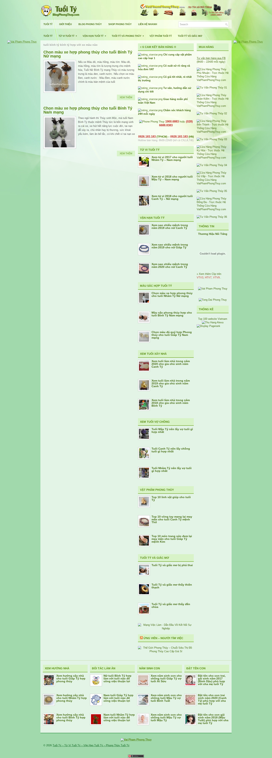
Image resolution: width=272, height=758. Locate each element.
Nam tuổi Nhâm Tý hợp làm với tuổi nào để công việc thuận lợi (119, 717)
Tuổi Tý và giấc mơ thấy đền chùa (171, 605)
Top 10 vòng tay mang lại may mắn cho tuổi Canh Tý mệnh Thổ (172, 519)
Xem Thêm (126, 97)
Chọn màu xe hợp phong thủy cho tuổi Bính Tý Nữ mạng (87, 54)
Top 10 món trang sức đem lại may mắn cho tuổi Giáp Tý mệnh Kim (172, 538)
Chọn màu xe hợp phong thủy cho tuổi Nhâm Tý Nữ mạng (172, 294)
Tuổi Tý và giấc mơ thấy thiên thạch (172, 586)
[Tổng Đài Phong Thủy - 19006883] (213, 299)
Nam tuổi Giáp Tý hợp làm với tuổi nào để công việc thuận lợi (118, 698)
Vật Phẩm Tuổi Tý (161, 36)
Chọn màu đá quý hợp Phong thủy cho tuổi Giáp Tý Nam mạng (172, 334)
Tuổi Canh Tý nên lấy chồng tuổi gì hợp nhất (171, 450)
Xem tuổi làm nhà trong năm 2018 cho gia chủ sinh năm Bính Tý (171, 402)
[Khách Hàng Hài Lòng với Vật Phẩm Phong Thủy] (212, 288)
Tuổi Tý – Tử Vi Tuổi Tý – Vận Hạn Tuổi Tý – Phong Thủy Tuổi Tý (91, 745)
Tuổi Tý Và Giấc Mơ (190, 36)
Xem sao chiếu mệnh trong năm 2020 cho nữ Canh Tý (170, 265)
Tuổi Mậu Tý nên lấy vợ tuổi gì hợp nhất (172, 430)
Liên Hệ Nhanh (147, 24)
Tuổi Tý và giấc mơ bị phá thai (172, 565)
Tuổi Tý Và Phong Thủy (128, 35)
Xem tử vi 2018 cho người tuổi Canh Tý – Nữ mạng (172, 197)
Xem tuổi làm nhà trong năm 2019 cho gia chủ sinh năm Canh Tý (171, 383)
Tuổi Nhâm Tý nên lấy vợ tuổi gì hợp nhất (172, 469)
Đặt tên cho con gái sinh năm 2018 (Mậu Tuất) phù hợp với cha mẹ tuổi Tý (213, 719)
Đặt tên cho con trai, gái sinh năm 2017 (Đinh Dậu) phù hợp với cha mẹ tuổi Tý (212, 680)
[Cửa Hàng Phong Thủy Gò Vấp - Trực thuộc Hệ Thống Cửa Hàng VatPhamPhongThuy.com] (213, 183)
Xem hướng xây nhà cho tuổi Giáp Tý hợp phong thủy (70, 678)
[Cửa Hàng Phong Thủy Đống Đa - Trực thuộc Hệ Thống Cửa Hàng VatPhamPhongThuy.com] (213, 209)
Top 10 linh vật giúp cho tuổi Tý (171, 498)
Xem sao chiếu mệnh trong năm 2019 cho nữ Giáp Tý (170, 246)
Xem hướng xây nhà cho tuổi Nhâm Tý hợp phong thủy (71, 698)
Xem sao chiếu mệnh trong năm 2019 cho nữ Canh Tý (170, 226)
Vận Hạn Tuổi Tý (94, 35)
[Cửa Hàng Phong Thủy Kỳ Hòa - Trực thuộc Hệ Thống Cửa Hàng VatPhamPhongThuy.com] (213, 157)
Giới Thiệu (65, 24)
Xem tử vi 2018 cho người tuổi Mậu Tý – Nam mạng (172, 178)
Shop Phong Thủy (120, 24)
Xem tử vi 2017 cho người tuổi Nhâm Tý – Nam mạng (172, 158)
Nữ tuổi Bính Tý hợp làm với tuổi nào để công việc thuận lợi (117, 678)
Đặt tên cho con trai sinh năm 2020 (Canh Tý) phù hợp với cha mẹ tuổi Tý (212, 699)
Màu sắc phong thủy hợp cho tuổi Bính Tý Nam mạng (172, 314)
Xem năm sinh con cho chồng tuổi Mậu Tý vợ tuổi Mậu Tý (166, 717)
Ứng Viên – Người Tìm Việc (163, 638)
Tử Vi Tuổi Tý (68, 35)
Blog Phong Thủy (90, 24)
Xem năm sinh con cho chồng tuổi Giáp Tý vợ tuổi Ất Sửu (166, 678)
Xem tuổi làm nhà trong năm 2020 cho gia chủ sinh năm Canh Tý (171, 364)
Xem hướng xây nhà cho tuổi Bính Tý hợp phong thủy (70, 717)
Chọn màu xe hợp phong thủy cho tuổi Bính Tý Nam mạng (87, 110)
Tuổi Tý (48, 24)
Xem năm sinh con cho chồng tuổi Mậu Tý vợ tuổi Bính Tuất (166, 698)
